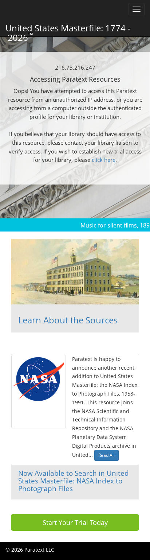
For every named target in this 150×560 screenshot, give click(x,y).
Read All (106, 455)
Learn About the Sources (68, 320)
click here (103, 160)
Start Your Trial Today (75, 522)
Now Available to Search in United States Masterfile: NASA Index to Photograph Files (73, 480)
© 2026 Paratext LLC (29, 549)
